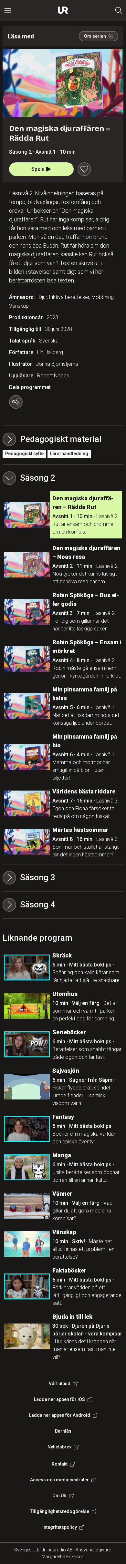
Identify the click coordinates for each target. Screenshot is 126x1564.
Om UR (59, 1495)
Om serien (95, 36)
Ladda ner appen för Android (59, 1415)
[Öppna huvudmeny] (8, 10)
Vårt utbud (59, 1383)
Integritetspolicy (59, 1527)
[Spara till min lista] (84, 169)
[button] (63, 478)
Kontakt (60, 1464)
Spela (38, 169)
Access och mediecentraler (59, 1479)
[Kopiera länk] (16, 402)
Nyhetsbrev (59, 1446)
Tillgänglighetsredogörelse (59, 1511)
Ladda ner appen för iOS (59, 1399)
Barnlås (63, 1431)
